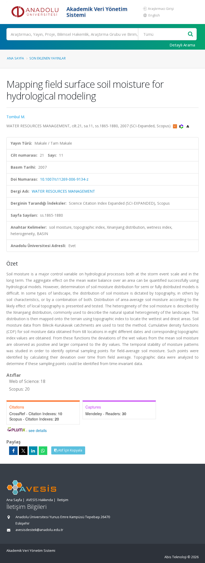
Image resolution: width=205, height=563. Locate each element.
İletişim (62, 500)
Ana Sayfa (15, 58)
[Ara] (190, 34)
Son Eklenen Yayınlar (47, 58)
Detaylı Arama (182, 44)
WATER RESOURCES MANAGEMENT (63, 191)
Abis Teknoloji (175, 557)
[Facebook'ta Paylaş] (13, 450)
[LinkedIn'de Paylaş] (33, 450)
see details (38, 430)
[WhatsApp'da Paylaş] (43, 450)
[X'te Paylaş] (23, 450)
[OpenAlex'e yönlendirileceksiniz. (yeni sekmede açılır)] (188, 125)
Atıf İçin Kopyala (69, 450)
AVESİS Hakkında (39, 500)
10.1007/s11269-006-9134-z (64, 179)
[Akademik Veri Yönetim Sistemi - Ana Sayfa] (35, 12)
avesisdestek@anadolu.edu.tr (39, 530)
